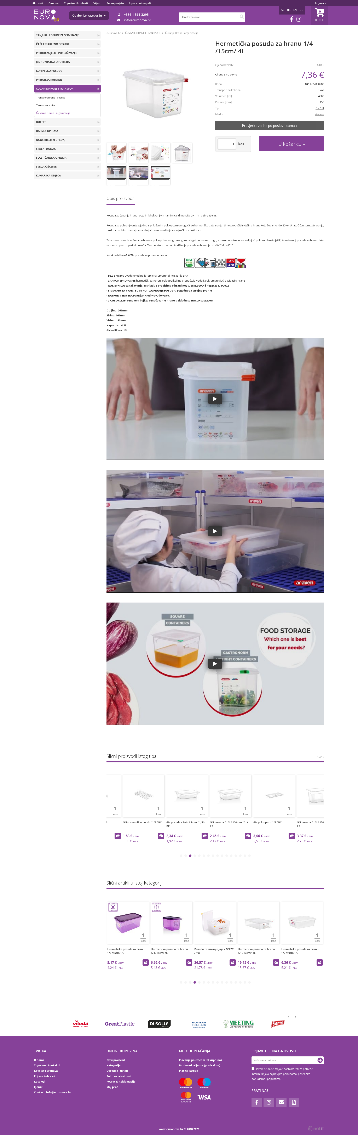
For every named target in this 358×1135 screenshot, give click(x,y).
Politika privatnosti (119, 1076)
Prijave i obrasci (44, 1076)
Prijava (320, 3)
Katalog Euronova (46, 1071)
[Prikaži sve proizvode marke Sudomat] (278, 1024)
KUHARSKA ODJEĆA (48, 175)
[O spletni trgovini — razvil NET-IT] (316, 1128)
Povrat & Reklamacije (120, 1081)
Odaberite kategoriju (87, 15)
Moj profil (112, 1087)
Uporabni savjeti (140, 3)
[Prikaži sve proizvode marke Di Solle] (159, 1024)
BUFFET (41, 122)
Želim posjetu (115, 3)
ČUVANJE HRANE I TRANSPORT (55, 88)
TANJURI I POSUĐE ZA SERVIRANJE (57, 35)
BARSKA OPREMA (47, 131)
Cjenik (38, 1087)
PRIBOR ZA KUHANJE (49, 79)
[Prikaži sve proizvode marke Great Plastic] (120, 1024)
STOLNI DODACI (46, 149)
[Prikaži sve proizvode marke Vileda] (80, 1024)
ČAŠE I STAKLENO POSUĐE (52, 44)
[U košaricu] (146, 836)
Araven (319, 114)
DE (301, 10)
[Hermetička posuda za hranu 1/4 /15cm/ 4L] (155, 92)
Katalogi (39, 1081)
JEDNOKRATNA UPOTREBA (53, 62)
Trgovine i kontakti (76, 3)
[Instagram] (298, 19)
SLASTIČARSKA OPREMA (51, 157)
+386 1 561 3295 (136, 14)
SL (282, 10)
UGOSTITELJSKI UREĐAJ (50, 140)
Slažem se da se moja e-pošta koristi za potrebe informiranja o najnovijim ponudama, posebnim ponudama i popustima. (282, 1074)
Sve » (320, 757)
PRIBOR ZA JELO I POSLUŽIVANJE (56, 53)
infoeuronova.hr (137, 20)
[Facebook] (291, 19)
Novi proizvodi (116, 1060)
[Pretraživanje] (241, 17)
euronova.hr (113, 33)
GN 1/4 (320, 108)
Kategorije (113, 1065)
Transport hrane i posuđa (50, 97)
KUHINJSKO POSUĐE (49, 71)
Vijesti (97, 3)
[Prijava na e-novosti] (320, 1060)
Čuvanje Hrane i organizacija (53, 113)
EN (295, 10)
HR (288, 10)
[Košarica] (319, 15)
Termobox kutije (45, 105)
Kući (40, 3)
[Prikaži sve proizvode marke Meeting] (238, 1024)
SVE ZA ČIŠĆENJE (46, 166)
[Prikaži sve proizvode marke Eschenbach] (199, 1024)
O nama (53, 3)
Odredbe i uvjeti (117, 1071)
